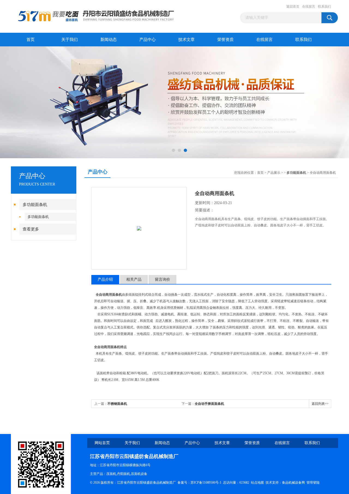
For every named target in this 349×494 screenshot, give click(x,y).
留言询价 (162, 279)
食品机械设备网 (293, 482)
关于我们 (69, 39)
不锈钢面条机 (117, 404)
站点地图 (257, 482)
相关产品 (134, 279)
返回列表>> (320, 404)
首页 (30, 39)
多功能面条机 (35, 204)
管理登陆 (313, 482)
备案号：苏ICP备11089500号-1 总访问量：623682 (214, 482)
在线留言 (308, 6)
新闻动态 (108, 39)
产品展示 (273, 173)
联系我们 (324, 6)
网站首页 (102, 443)
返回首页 (292, 6)
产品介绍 (105, 279)
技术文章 (186, 39)
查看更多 (31, 229)
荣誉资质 (225, 39)
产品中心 (147, 39)
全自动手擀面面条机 (209, 404)
